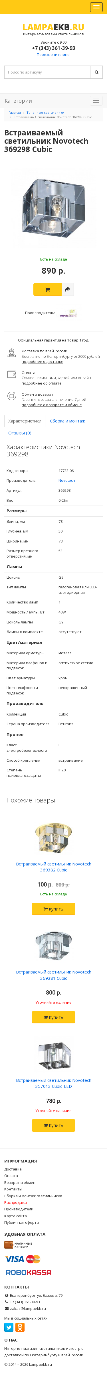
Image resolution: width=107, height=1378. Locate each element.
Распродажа (15, 1202)
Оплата (11, 1175)
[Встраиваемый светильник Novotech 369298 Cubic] (53, 208)
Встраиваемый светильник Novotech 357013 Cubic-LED (53, 1083)
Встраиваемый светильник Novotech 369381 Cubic (53, 975)
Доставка (13, 1169)
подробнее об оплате (42, 383)
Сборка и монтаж (67, 421)
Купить (55, 909)
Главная (15, 112)
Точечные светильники (45, 112)
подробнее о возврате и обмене (52, 404)
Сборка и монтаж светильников (33, 1195)
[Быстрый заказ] (68, 289)
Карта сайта (15, 1215)
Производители (18, 1209)
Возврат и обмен (19, 1182)
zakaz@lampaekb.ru (28, 1308)
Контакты (13, 1189)
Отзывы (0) (19, 433)
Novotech (66, 480)
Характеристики (24, 421)
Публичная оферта (21, 1222)
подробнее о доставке (42, 361)
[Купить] (47, 289)
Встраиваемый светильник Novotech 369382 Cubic (53, 867)
